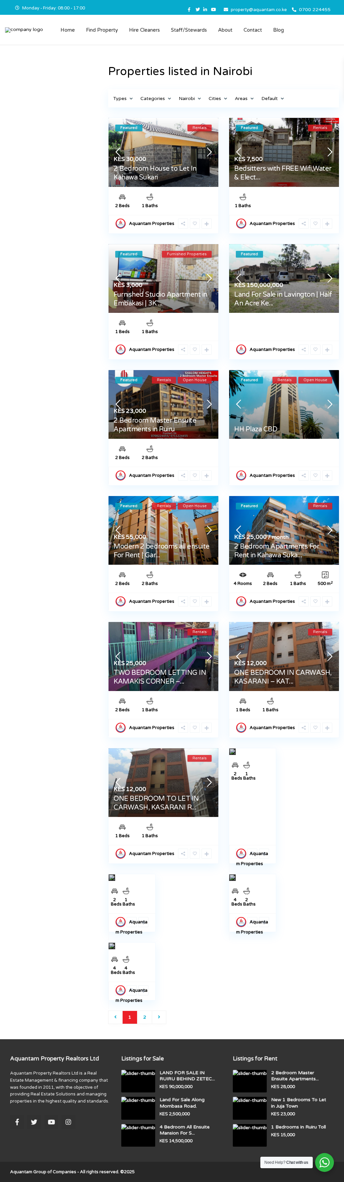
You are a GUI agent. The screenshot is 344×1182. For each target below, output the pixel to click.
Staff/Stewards (189, 30)
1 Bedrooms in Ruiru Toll (298, 1127)
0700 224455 (315, 9)
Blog (278, 30)
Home (67, 30)
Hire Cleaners (144, 30)
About (225, 30)
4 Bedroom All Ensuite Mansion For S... (185, 1130)
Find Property (102, 30)
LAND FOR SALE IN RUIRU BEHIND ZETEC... (187, 1076)
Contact (253, 30)
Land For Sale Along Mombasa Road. (182, 1103)
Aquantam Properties (151, 223)
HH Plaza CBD (255, 429)
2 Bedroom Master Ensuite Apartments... (295, 1076)
